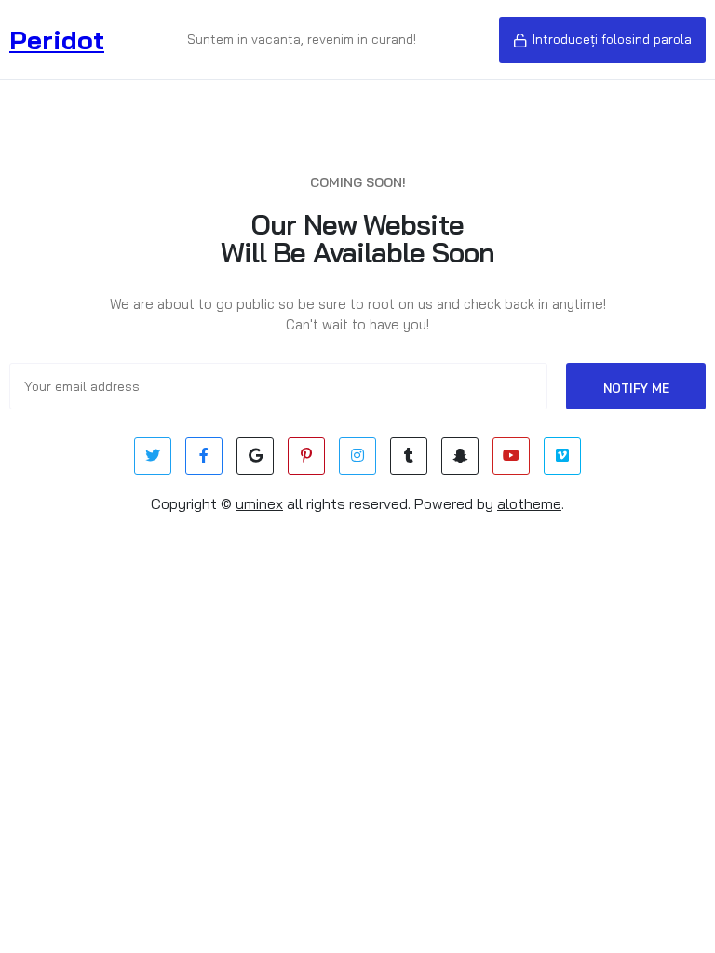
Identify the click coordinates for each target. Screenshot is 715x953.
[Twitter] (152, 456)
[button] (602, 40)
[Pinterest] (306, 456)
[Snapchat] (460, 456)
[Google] (255, 456)
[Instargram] (357, 456)
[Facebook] (204, 456)
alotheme (529, 503)
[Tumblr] (408, 456)
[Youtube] (511, 456)
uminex (259, 503)
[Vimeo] (562, 456)
